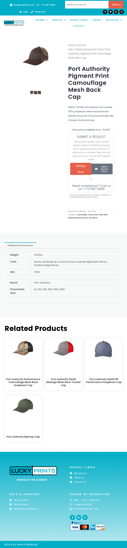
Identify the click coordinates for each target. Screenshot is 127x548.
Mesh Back (103, 215)
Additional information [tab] (20, 245)
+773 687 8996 (94, 189)
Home (71, 45)
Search (116, 4)
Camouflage (82, 215)
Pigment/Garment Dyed (89, 49)
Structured (93, 218)
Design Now (80, 169)
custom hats (93, 215)
